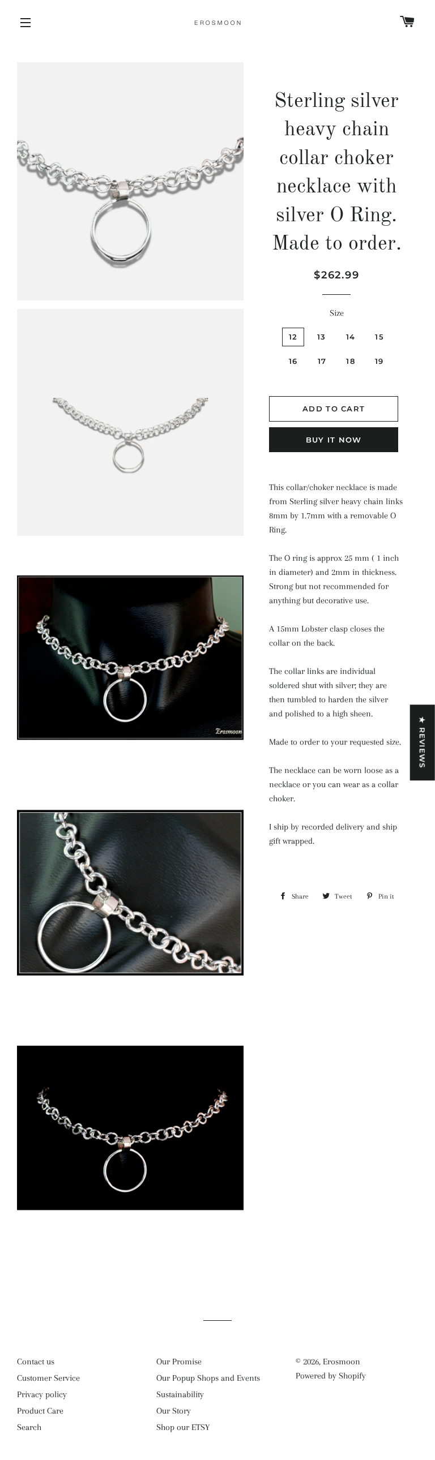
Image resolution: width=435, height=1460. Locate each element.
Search (29, 1427)
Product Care (40, 1411)
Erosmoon (341, 1361)
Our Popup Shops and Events (208, 1378)
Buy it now (334, 439)
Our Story (173, 1411)
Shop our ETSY (183, 1427)
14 (351, 336)
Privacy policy (42, 1394)
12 (293, 336)
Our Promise (179, 1361)
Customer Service (48, 1378)
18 (350, 361)
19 (379, 361)
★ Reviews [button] (422, 742)
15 (379, 336)
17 (322, 361)
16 (293, 361)
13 (321, 336)
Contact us (35, 1361)
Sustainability (180, 1394)
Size (337, 313)
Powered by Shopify (331, 1376)
